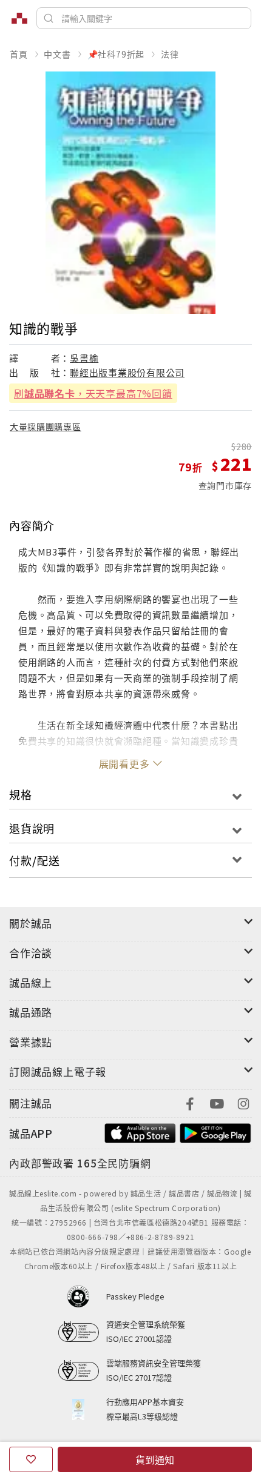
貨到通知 (154, 1459)
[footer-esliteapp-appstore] (140, 1132)
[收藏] (31, 1459)
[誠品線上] (19, 18)
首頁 (19, 54)
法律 (170, 54)
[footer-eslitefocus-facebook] (189, 1102)
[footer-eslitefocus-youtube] (216, 1102)
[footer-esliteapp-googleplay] (215, 1132)
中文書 (57, 54)
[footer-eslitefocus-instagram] (243, 1102)
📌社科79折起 (116, 54)
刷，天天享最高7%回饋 (93, 393)
